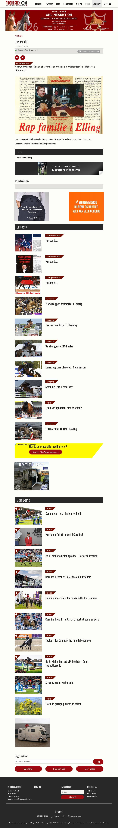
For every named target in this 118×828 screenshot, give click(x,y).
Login (95, 3)
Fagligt (49, 403)
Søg (98, 761)
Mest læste (90, 768)
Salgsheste (68, 3)
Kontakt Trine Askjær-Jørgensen (45, 452)
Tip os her (91, 791)
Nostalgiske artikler (22, 63)
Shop (87, 3)
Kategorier (28, 768)
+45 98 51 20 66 (13, 796)
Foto (58, 3)
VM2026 (49, 508)
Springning (50, 299)
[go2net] (58, 816)
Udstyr (79, 3)
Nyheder (49, 3)
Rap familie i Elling (24, 157)
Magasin (39, 3)
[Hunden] (42, 816)
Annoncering (92, 796)
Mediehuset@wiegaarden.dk (20, 799)
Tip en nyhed (59, 768)
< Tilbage (18, 36)
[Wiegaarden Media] (74, 816)
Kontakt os (91, 793)
